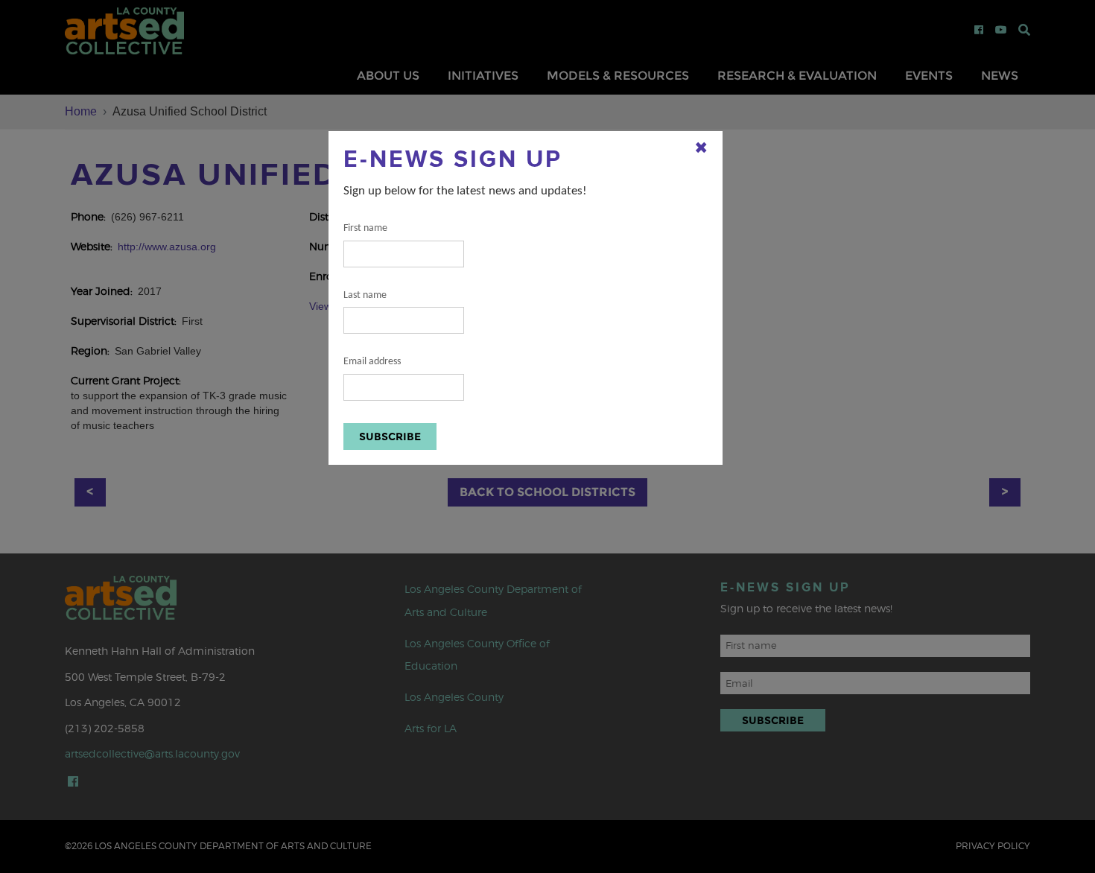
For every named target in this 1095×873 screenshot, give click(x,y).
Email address (372, 361)
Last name (365, 295)
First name (365, 228)
